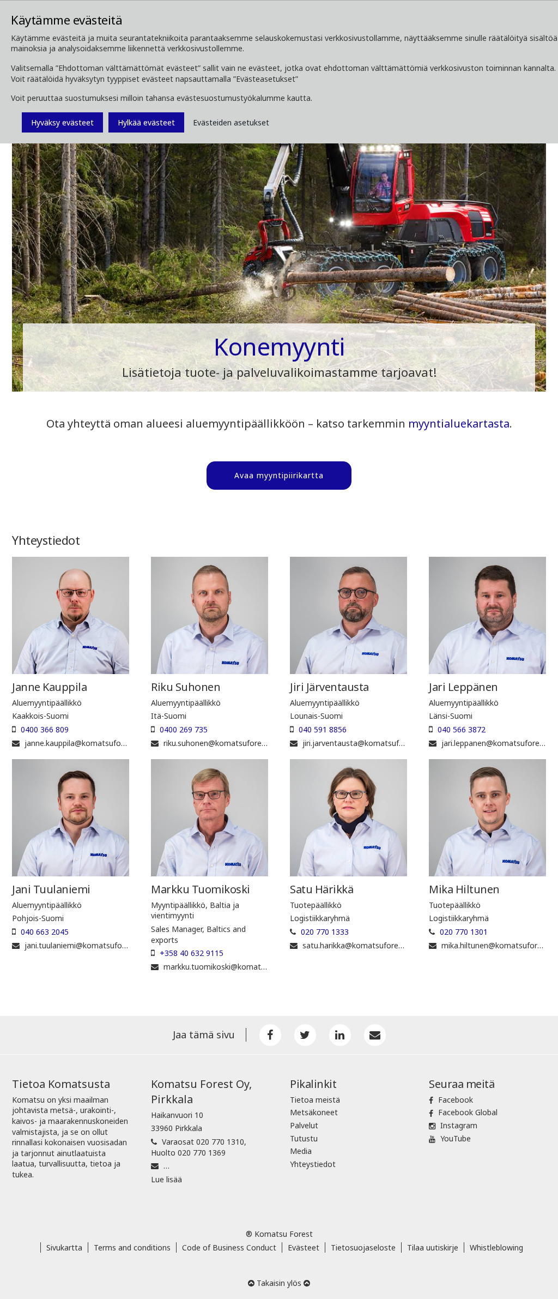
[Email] (375, 1035)
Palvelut (304, 1125)
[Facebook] (270, 1035)
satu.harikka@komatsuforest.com (362, 945)
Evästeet (303, 1247)
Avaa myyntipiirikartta (279, 475)
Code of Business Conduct (229, 1247)
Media (301, 1151)
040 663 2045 (45, 932)
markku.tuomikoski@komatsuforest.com (235, 966)
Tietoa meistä (315, 1099)
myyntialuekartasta (459, 423)
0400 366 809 (45, 729)
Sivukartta (64, 1247)
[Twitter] (305, 1035)
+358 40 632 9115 (191, 953)
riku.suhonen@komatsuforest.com (224, 743)
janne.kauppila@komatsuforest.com (89, 743)
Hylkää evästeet (146, 122)
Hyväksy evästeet (62, 122)
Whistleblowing (496, 1247)
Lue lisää (166, 1179)
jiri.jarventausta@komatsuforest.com (368, 743)
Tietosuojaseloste (363, 1247)
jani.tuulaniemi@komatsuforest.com (89, 945)
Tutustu (304, 1138)
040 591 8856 (323, 729)
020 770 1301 (464, 932)
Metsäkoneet (314, 1112)
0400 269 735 (184, 729)
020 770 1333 (325, 932)
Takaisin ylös (279, 1283)
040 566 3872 (462, 729)
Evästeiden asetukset (231, 122)
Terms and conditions (132, 1247)
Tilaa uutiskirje (432, 1247)
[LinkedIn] (340, 1035)
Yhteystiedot (313, 1164)
